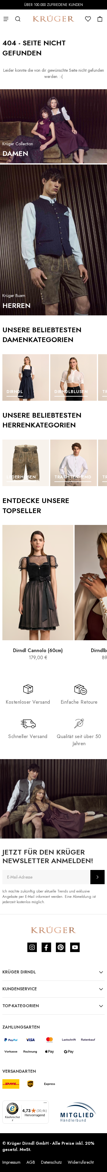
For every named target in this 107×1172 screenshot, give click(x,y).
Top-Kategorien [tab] (20, 1006)
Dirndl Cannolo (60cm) (38, 650)
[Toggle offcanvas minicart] (100, 19)
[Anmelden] (97, 877)
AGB (30, 1162)
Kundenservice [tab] (19, 989)
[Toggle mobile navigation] (6, 18)
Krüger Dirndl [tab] (19, 972)
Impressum (11, 1162)
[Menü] (45, 1104)
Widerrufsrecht (81, 1162)
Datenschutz (51, 1162)
